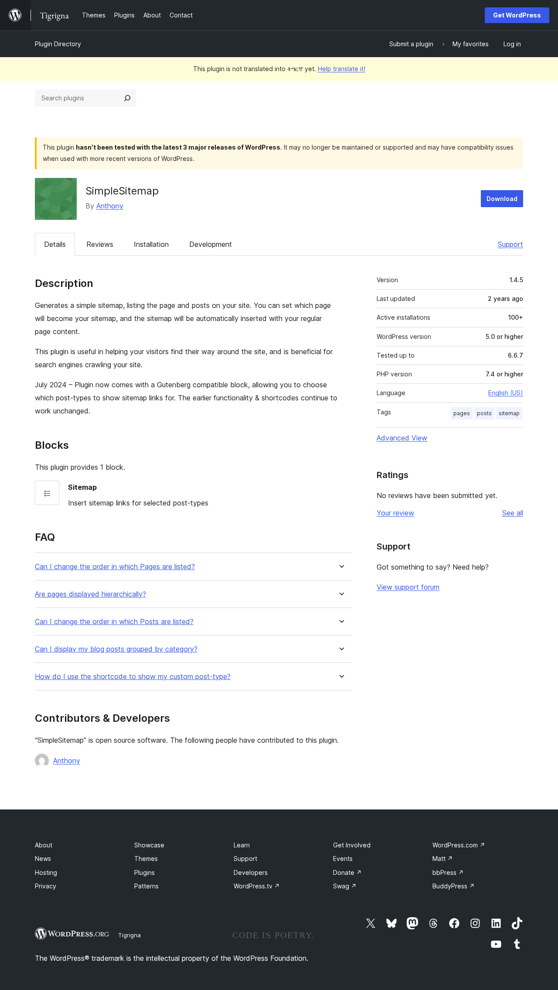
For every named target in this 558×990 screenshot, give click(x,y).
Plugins (144, 872)
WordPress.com (458, 845)
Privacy (45, 886)
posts (484, 413)
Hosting (46, 872)
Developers (251, 872)
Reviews (99, 244)
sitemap (509, 413)
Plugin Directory (58, 44)
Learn (242, 845)
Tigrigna (129, 935)
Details (55, 244)
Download (502, 198)
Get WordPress (517, 15)
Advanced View (402, 438)
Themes (146, 858)
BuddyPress (453, 886)
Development (210, 244)
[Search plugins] (127, 98)
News (43, 858)
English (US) (505, 392)
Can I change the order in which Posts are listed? (114, 622)
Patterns (146, 886)
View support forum (408, 587)
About (43, 845)
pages (461, 413)
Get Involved (352, 845)
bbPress (448, 872)
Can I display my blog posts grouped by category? (116, 649)
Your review (395, 513)
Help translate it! (341, 68)
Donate (347, 872)
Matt (442, 858)
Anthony (109, 205)
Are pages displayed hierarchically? (90, 594)
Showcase (149, 845)
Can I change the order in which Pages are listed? (115, 567)
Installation (151, 244)
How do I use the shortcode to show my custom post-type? (133, 677)
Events (343, 858)
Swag (345, 886)
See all (512, 513)
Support (510, 244)
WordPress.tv (257, 886)
